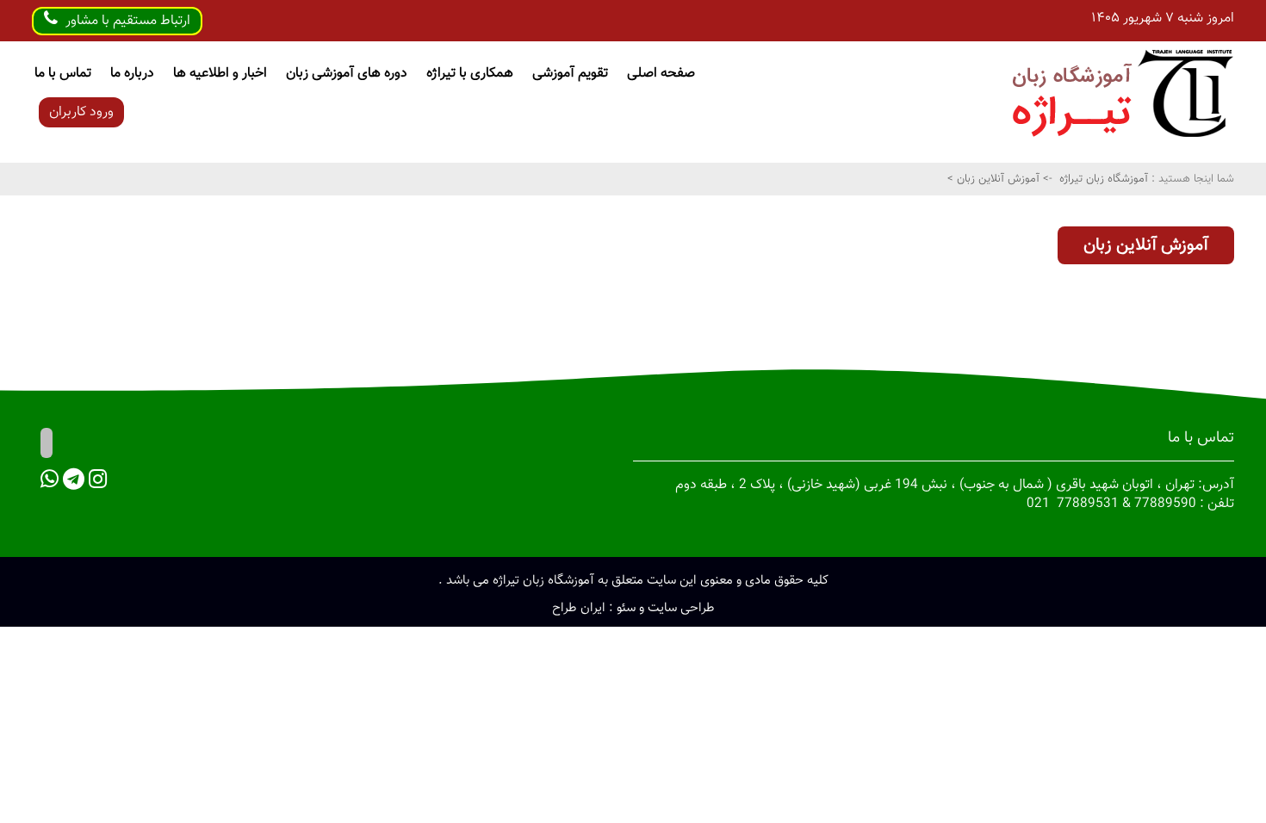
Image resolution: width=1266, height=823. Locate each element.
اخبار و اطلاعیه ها (220, 73)
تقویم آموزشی (570, 73)
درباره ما (132, 73)
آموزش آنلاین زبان (996, 179)
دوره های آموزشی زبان (346, 73)
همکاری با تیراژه (469, 73)
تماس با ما (62, 73)
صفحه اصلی (661, 73)
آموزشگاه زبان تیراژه (1103, 179)
